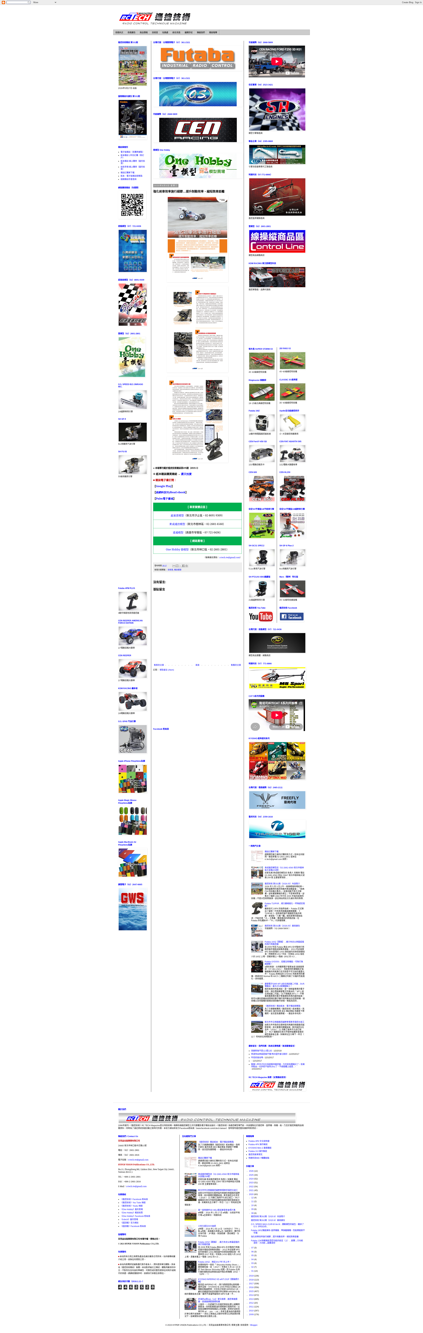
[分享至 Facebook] (183, 565)
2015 (251, 1291)
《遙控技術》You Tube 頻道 (133, 1202)
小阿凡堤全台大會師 (207, 1226)
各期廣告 (131, 32)
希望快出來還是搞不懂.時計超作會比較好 (269, 1054)
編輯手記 (189, 32)
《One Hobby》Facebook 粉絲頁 (135, 1216)
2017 (251, 1283)
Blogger (253, 1325)
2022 (251, 1186)
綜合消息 (176, 32)
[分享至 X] (180, 565)
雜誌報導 (213, 32)
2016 (251, 1287)
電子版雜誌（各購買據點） (132, 152)
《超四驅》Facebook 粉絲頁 (133, 1226)
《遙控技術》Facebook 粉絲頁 (134, 1199)
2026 (251, 1171)
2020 (251, 1194)
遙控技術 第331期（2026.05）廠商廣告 (282, 926)
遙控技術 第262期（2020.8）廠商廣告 (268, 1220)
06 (252, 1252)
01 (252, 1271)
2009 (251, 1314)
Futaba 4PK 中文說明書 (259, 1141)
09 (252, 1209)
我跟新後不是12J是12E (261, 1051)
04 (252, 1259)
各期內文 (119, 32)
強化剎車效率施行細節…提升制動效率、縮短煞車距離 (275, 1237)
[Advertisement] (197, 699)
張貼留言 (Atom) (167, 670)
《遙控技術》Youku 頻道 (132, 1206)
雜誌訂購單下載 (128, 173)
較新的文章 (159, 665)
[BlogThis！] (177, 565)
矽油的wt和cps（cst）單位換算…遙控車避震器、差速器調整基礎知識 (217, 1300)
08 (252, 1213)
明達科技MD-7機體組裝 (259, 1158)
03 (252, 1263)
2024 (251, 1179)
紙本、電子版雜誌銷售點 (131, 176)
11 (252, 1201)
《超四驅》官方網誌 (129, 1223)
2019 (251, 1276)
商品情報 (144, 32)
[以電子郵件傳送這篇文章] (174, 565)
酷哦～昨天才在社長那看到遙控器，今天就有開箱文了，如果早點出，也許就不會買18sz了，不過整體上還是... (278, 1065)
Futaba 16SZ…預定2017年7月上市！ (214, 1262)
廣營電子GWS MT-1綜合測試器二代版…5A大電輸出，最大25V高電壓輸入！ (285, 985)
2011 (251, 1307)
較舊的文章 (236, 665)
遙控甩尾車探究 (255, 1154)
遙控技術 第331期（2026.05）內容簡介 (282, 884)
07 (252, 1248)
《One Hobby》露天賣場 (132, 1209)
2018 (251, 1280)
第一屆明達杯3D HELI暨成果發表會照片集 (216, 1210)
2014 (251, 1295)
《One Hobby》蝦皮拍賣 (132, 1213)
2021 (251, 1190)
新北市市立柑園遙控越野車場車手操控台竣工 (284, 1022)
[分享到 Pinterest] (186, 565)
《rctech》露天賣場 (129, 1219)
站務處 (165, 32)
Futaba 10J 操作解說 (258, 1151)
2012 (251, 1303)
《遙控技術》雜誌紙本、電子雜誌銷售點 (282, 1006)
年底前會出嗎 (257, 1057)
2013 (251, 1299)
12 (252, 1198)
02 (252, 1267)
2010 (251, 1311)
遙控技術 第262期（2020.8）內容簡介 (268, 1216)
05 (252, 1255)
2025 (251, 1175)
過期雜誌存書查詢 (128, 179)
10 (252, 1205)
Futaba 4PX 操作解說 (258, 1144)
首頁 (197, 665)
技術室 (155, 32)
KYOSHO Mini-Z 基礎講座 (260, 1148)
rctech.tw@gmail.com (138, 1159)
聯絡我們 (201, 32)
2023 (251, 1182)
